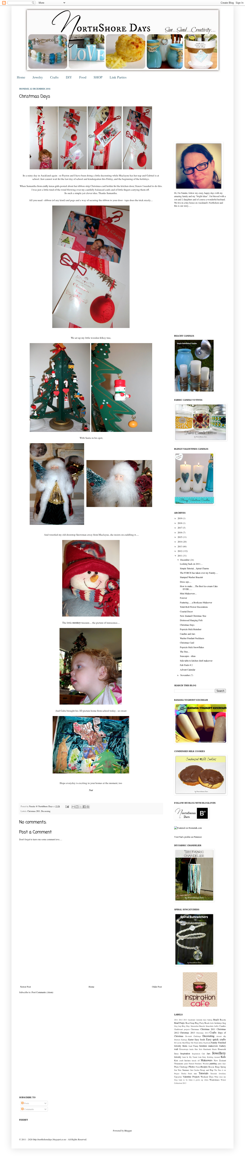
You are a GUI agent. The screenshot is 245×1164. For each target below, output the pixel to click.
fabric (201, 1043)
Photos (192, 1066)
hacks (191, 1049)
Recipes (204, 1066)
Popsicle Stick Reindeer (190, 629)
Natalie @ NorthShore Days (41, 806)
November (185, 675)
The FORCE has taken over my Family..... (199, 572)
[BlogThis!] (77, 807)
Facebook (207, 1043)
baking (209, 1020)
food (190, 1046)
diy (224, 1036)
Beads (206, 1023)
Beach (216, 1019)
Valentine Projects (191, 1076)
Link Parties (118, 77)
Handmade (207, 1049)
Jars (208, 1053)
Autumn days (201, 1020)
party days (222, 1063)
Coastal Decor (186, 611)
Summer (185, 1070)
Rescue (211, 1066)
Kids (223, 1057)
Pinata (198, 1067)
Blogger (127, 1130)
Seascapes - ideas (188, 655)
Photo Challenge (181, 1066)
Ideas (176, 1053)
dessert (219, 1036)
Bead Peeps (179, 1022)
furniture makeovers (208, 1045)
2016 (180, 532)
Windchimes (214, 1079)
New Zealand (220, 1060)
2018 (180, 522)
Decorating (45, 811)
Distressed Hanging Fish (191, 620)
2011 (180, 555)
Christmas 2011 (33, 811)
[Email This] (73, 807)
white (206, 1080)
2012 (180, 550)
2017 (180, 527)
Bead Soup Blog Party (194, 1023)
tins (195, 1073)
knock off (196, 1060)
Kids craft (178, 1060)
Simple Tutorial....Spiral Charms (194, 568)
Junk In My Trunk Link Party (194, 1057)
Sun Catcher (194, 1070)
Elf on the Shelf (180, 1043)
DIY (69, 77)
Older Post (157, 986)
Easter (191, 1039)
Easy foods (200, 1039)
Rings (217, 1066)
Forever (183, 597)
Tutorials (203, 1073)
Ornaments (178, 1063)
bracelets (209, 1026)
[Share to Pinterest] (88, 807)
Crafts (54, 77)
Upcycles (178, 1076)
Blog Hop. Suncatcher (190, 1026)
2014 (180, 541)
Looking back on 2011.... (191, 563)
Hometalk (222, 1049)
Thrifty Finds (186, 1073)
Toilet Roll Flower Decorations (194, 606)
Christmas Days (187, 624)
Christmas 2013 (187, 1032)
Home (21, 77)
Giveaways (183, 1049)
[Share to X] (80, 807)
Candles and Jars (187, 633)
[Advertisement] (91, 953)
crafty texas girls (51, 186)
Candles (222, 1026)
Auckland (191, 1020)
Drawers (177, 1039)
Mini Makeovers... (188, 593)
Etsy (188, 1042)
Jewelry (38, 77)
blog (224, 1023)
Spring (223, 1066)
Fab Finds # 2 (186, 664)
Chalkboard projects (182, 1029)
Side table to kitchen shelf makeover (196, 660)
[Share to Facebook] (84, 807)
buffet (216, 1026)
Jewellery (219, 1053)
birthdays (218, 1023)
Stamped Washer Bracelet (191, 577)
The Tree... (184, 651)
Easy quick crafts (216, 1039)
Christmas (195, 1029)
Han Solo (198, 1049)
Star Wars (177, 1070)
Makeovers (206, 1060)
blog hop (177, 1026)
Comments (29, 1109)
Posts (26, 1103)
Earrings (184, 1039)
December (185, 559)
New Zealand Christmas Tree (193, 615)
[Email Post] (67, 806)
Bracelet (202, 1026)
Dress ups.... (185, 581)
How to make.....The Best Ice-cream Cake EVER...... (199, 587)
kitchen (187, 1060)
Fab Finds (194, 1043)
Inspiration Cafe (198, 1053)
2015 (180, 536)
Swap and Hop (206, 1070)
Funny (195, 1046)
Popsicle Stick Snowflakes (192, 647)
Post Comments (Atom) (42, 992)
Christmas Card (187, 642)
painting (213, 1063)
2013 (180, 546)
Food (82, 77)
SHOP (98, 77)
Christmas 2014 (202, 1033)
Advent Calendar (187, 669)
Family (214, 1042)
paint (186, 1063)
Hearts (214, 1049)
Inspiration (185, 1053)
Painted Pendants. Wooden (199, 1063)
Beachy (223, 1019)
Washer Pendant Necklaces (192, 638)
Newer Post (25, 986)
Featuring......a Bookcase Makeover (196, 602)
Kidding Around (213, 1057)
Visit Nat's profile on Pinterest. (188, 836)
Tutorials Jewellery (218, 1073)
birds (212, 1023)
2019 (180, 518)
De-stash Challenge (193, 1036)
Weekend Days (207, 1076)
